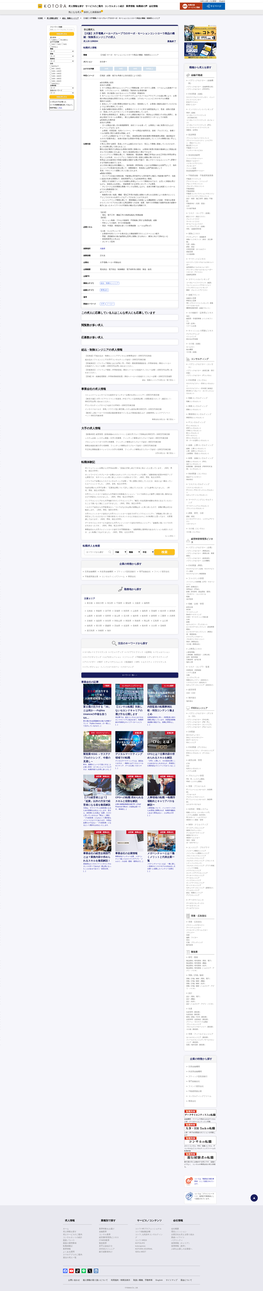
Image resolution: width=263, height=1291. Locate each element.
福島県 (145, 611)
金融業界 (103, 1231)
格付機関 (189, 349)
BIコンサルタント (192, 433)
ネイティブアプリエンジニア (197, 873)
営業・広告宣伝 (195, 922)
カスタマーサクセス (193, 804)
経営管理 (192, 690)
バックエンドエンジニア (195, 858)
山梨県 (90, 616)
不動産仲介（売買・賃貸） (196, 203)
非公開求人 (64, 40)
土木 (188, 206)
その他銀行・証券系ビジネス (200, 313)
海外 (109, 630)
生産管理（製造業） (193, 1012)
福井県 (135, 616)
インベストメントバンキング (200, 109)
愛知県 (128, 603)
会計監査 (189, 599)
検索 (164, 552)
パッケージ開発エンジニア (196, 851)
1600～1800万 (56, 78)
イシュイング (191, 336)
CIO (187, 766)
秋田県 (126, 611)
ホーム (66, 1229)
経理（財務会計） (192, 587)
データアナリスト (192, 908)
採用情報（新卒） (179, 1246)
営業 (188, 935)
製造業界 (103, 1243)
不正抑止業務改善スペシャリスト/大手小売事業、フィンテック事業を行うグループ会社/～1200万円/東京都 (128, 449)
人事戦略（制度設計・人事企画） (198, 655)
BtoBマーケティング (193, 615)
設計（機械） (191, 999)
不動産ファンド (192, 148)
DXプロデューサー (193, 735)
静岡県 (154, 616)
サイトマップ (171, 1280)
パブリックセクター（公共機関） (198, 561)
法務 (188, 675)
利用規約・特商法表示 (120, 1280)
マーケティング (192, 612)
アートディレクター (193, 928)
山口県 (165, 621)
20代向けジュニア (107, 1249)
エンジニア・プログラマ (198, 847)
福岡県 (147, 603)
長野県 (108, 616)
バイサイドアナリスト (194, 163)
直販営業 (189, 252)
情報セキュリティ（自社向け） (197, 680)
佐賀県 (126, 626)
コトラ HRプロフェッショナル (148, 1229)
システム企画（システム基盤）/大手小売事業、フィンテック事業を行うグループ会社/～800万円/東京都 (126, 438)
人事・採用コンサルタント (196, 451)
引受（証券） (191, 323)
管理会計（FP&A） (193, 589)
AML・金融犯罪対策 (193, 229)
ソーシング (129, 657)
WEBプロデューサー (193, 830)
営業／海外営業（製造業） (196, 1045)
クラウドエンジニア (193, 870)
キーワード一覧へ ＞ (129, 675)
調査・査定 (190, 247)
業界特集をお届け (106, 1229)
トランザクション (91, 667)
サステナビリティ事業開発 (196, 574)
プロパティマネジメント (195, 186)
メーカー (110, 304)
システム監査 (191, 673)
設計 (190, 993)
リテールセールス (192, 306)
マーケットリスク (192, 221)
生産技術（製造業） (193, 1014)
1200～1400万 (56, 73)
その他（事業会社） (193, 644)
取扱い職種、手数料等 (142, 1280)
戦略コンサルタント (193, 401)
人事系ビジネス (195, 649)
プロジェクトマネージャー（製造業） (200, 1027)
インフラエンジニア (193, 880)
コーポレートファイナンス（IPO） (199, 125)
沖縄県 (101, 630)
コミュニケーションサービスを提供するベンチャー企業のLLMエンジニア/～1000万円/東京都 (122, 395)
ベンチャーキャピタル (194, 150)
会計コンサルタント (193, 464)
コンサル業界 (105, 1234)
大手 (102, 304)
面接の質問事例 (69, 1243)
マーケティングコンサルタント (197, 506)
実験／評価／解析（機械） (196, 981)
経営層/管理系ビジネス (109, 1237)
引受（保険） (191, 244)
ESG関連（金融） (196, 94)
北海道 (90, 611)
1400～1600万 (56, 76)
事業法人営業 (191, 301)
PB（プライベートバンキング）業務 (199, 303)
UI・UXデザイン (192, 843)
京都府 (90, 621)
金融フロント (194, 295)
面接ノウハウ (69, 1240)
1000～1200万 (56, 71)
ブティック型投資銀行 (126, 571)
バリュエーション (162, 652)
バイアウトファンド (134, 652)
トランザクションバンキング (197, 288)
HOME (40, 18)
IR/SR (188, 610)
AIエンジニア (191, 742)
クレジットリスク (192, 219)
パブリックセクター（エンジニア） (199, 724)
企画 (188, 619)
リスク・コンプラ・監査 (198, 667)
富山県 (117, 616)
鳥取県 (128, 621)
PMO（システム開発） (194, 781)
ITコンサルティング (196, 422)
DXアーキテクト (192, 740)
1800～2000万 (56, 81)
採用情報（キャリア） (180, 1243)
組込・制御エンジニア (70, 18)
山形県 (135, 611)
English (222, 1)
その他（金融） (195, 344)
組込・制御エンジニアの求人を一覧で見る (157, 380)
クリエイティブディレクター (197, 930)
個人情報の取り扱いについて (95, 1280)
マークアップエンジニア (195, 828)
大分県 (154, 626)
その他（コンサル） (197, 528)
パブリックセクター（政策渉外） (198, 558)
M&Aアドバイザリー (193, 477)
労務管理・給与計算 (193, 660)
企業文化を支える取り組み (182, 1234)
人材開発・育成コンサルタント (197, 453)
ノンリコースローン (110, 667)
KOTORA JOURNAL (144, 1249)
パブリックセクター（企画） (200, 547)
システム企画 (191, 771)
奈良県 (108, 621)
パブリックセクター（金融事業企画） (200, 87)
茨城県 (154, 611)
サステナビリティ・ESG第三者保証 (199, 388)
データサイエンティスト (195, 903)
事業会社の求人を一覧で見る (162, 419)
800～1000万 (56, 68)
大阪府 (102, 248)
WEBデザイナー (192, 835)
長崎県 (135, 626)
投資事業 (192, 135)
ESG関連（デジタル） (198, 747)
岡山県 (147, 621)
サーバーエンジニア (193, 885)
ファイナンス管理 (196, 578)
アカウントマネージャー (195, 797)
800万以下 (55, 66)
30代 (59, 44)
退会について (186, 1280)
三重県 (163, 616)
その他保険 (190, 254)
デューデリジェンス (114, 662)
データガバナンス (192, 906)
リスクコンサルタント (194, 488)
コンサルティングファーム (113, 576)
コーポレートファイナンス (95, 652)
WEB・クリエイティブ (198, 824)
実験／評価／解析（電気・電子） (198, 979)
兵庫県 (172, 616)
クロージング (128, 667)
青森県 (99, 611)
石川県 (126, 616)
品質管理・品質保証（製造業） (197, 1019)
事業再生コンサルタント (195, 418)
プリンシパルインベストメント (197, 138)
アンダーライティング (158, 657)
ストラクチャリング (92, 657)
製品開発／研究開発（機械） (197, 963)
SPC (138, 662)
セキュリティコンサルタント (197, 495)
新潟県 (99, 616)
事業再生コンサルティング (199, 414)
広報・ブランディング (194, 942)
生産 (190, 1008)
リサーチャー (191, 524)
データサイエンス (196, 900)
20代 (53, 44)
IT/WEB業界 (104, 1240)
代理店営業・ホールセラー (196, 249)
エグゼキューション (112, 657)
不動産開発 (190, 191)
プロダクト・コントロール (196, 594)
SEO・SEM (190, 840)
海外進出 (192, 698)
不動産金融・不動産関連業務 (200, 175)
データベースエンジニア (195, 875)
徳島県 (90, 626)
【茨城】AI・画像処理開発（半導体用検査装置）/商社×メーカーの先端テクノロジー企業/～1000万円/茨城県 (128, 376)
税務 (188, 597)
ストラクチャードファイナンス (197, 127)
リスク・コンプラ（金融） (199, 213)
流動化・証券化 (192, 130)
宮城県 (117, 611)
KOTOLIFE (140, 1243)
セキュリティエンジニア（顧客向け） (200, 888)
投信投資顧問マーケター (195, 171)
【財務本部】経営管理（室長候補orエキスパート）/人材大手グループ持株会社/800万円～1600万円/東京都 (127, 434)
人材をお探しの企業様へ (209, 1)
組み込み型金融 (192, 339)
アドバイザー (90, 662)
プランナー (190, 933)
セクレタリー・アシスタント (197, 624)
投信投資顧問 (194, 155)
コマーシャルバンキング (198, 279)
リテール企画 (191, 326)
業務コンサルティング (198, 406)
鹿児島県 (91, 630)
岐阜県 (145, 616)
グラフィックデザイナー (195, 925)
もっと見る (169, 536)
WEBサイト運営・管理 (194, 820)
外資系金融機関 (106, 571)
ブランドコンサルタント (195, 508)
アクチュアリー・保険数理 (196, 237)
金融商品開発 (191, 275)
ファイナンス (160, 662)
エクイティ (147, 662)
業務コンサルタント (193, 409)
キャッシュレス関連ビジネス (200, 331)
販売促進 (189, 945)
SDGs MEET (140, 1252)
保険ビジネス (194, 233)
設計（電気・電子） (193, 996)
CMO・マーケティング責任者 (197, 617)
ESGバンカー (191, 105)
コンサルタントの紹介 (72, 1237)
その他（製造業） (192, 1029)
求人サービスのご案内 (72, 1234)
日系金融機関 (90, 571)
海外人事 (189, 662)
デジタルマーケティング (195, 833)
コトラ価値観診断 (143, 1231)
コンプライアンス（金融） (196, 226)
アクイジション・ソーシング (197, 181)
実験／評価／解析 (196, 975)
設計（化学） (191, 1001)
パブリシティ (177, 1240)
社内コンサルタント (193, 768)
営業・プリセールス (197, 786)
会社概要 (175, 1229)
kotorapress (140, 1246)
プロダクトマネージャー (195, 639)
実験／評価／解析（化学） (196, 983)
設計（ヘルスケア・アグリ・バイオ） (200, 1004)
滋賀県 (99, 621)
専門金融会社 (145, 571)
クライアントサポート (194, 637)
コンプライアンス (192, 678)
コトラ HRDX (141, 1240)
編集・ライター (192, 937)
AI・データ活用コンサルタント (197, 440)
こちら (60, 108)
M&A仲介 (189, 479)
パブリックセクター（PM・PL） (198, 722)
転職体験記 (68, 1246)
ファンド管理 (191, 168)
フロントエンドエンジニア (196, 856)
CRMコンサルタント (194, 431)
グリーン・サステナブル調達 (197, 1022)
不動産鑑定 (190, 189)
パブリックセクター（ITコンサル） (199, 375)
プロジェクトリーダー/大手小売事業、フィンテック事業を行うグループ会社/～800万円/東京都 (123, 442)
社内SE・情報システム (198, 809)
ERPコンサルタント (193, 428)
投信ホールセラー (192, 161)
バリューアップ (116, 652)
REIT (100, 662)
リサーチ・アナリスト (194, 272)
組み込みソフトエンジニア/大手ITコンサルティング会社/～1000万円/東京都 (115, 360)
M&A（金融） (191, 113)
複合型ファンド (192, 145)
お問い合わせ (74, 1280)
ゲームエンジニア (192, 890)
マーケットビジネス (197, 259)
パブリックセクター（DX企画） (198, 720)
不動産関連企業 (91, 576)
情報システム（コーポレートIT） (198, 812)
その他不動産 (191, 208)
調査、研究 (190, 516)
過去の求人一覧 (69, 1257)
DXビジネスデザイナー (194, 737)
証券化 (149, 652)
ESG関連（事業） (196, 565)
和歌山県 (118, 621)
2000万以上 (56, 83)
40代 (65, 44)
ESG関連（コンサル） (198, 380)
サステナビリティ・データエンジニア (200, 751)
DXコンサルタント (193, 438)
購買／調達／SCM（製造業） (197, 1017)
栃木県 (163, 611)
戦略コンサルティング (198, 398)
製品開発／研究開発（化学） (197, 966)
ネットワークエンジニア (195, 883)
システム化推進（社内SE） (196, 815)
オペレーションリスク (194, 224)
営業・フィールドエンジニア (200, 1034)
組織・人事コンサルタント (196, 449)
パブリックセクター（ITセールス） (199, 727)
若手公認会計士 (105, 1246)
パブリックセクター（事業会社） (198, 551)
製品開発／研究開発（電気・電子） (199, 961)
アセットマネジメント (194, 184)
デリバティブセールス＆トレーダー (199, 270)
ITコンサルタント (192, 426)
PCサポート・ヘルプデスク (196, 817)
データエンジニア (192, 878)
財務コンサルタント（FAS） (196, 462)
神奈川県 (100, 603)
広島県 (156, 621)
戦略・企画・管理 (196, 604)
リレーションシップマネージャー (198, 285)
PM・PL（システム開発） (196, 779)
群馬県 (172, 611)
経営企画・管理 (195, 760)
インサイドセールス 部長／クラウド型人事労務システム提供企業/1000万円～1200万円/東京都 (123, 409)
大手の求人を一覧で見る (164, 453)
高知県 (117, 626)
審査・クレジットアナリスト (197, 290)
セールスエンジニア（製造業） (197, 1037)
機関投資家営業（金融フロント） (198, 308)
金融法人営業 (191, 298)
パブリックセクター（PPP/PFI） (198, 89)
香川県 (99, 626)
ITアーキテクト (192, 435)
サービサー (190, 347)
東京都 (90, 603)
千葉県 (119, 603)
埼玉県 (110, 603)
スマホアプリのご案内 (72, 1254)
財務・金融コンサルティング (200, 458)
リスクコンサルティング (198, 484)
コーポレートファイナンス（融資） (199, 283)
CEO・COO (190, 693)
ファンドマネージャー (194, 158)
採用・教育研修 (192, 657)
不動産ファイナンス (193, 179)
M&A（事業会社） (193, 642)
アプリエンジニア (192, 895)
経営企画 (189, 607)
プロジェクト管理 (196, 776)
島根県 (137, 621)
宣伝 (188, 940)
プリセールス (191, 794)
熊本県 (145, 626)
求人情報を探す (52, 18)
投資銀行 (129, 662)
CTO (188, 764)
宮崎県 (163, 626)
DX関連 (191, 732)
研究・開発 (193, 957)
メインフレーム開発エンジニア (197, 853)
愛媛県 (108, 626)
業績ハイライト (178, 1237)
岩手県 (108, 611)
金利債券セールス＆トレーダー (197, 267)
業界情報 (67, 1249)
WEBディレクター (193, 838)
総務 (188, 622)
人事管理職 (190, 652)
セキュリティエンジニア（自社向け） (200, 685)
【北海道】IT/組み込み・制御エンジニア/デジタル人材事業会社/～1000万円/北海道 (118, 356)
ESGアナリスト (192, 102)
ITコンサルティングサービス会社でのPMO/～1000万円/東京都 (110, 405)
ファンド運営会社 (161, 571)
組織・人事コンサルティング (200, 445)
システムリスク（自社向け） (197, 682)
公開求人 (55, 40)
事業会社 (104, 290)
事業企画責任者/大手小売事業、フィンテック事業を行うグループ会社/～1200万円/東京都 (120, 446)
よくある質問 (69, 1252)
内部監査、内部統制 (193, 670)
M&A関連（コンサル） (198, 474)
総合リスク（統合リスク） (196, 216)
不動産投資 (141, 657)
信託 (188, 316)
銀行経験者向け (105, 1252)
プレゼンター (191, 166)
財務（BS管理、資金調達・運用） (198, 592)
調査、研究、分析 (196, 513)
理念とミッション (179, 1231)
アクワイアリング (192, 334)
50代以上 (55, 47)
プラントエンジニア (193, 1024)
